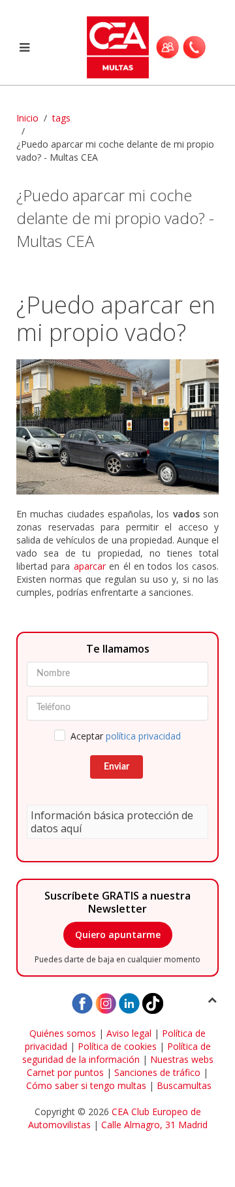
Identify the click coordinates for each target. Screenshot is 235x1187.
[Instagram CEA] (105, 1002)
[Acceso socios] (167, 47)
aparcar (90, 566)
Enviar (116, 767)
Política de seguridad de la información (116, 1052)
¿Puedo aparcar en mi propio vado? (115, 318)
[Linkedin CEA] (129, 1002)
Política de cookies (117, 1046)
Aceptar (125, 736)
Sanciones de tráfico (157, 1072)
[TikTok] (152, 1002)
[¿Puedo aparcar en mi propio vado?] (117, 427)
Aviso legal (128, 1033)
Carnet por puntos (65, 1072)
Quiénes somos (62, 1033)
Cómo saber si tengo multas (86, 1085)
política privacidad (143, 736)
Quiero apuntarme (118, 934)
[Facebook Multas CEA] (82, 1002)
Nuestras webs (181, 1059)
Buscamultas (184, 1085)
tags (61, 118)
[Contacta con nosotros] (194, 47)
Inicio (27, 118)
